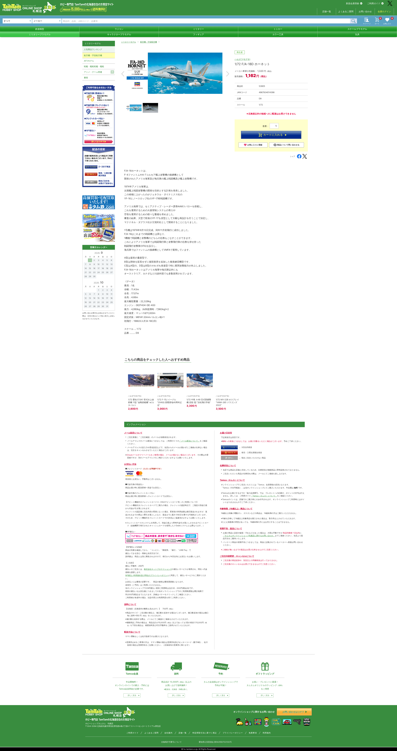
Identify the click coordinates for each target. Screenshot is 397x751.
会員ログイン (384, 11)
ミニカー (278, 29)
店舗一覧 (326, 11)
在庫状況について (228, 465)
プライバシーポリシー (233, 733)
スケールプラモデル (357, 29)
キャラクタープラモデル (119, 34)
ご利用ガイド (373, 3)
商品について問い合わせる (288, 145)
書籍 (86, 77)
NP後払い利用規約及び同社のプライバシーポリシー (147, 575)
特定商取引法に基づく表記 (204, 733)
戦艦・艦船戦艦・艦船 (94, 66)
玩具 (357, 34)
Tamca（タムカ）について (232, 480)
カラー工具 (277, 34)
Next (227, 74)
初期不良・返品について (231, 528)
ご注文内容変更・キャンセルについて (237, 556)
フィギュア (198, 34)
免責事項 (253, 733)
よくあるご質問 (345, 11)
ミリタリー (198, 29)
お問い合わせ (365, 11)
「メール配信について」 (189, 441)
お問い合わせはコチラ (293, 712)
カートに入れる (273, 134)
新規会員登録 (352, 3)
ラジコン (119, 29)
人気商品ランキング (93, 49)
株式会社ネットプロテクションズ (158, 569)
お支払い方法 (130, 464)
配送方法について (132, 632)
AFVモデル (89, 61)
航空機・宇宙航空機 (148, 42)
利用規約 (267, 733)
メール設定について (133, 432)
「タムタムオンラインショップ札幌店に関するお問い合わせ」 (249, 535)
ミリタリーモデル (128, 42)
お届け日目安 (226, 432)
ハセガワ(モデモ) (242, 59)
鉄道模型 (39, 29)
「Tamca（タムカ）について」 (264, 496)
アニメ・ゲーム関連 (93, 72)
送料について (130, 604)
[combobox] (47, 20)
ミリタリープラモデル (40, 34)
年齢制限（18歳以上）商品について (236, 508)
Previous (122, 74)
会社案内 (168, 733)
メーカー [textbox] (37, 21)
